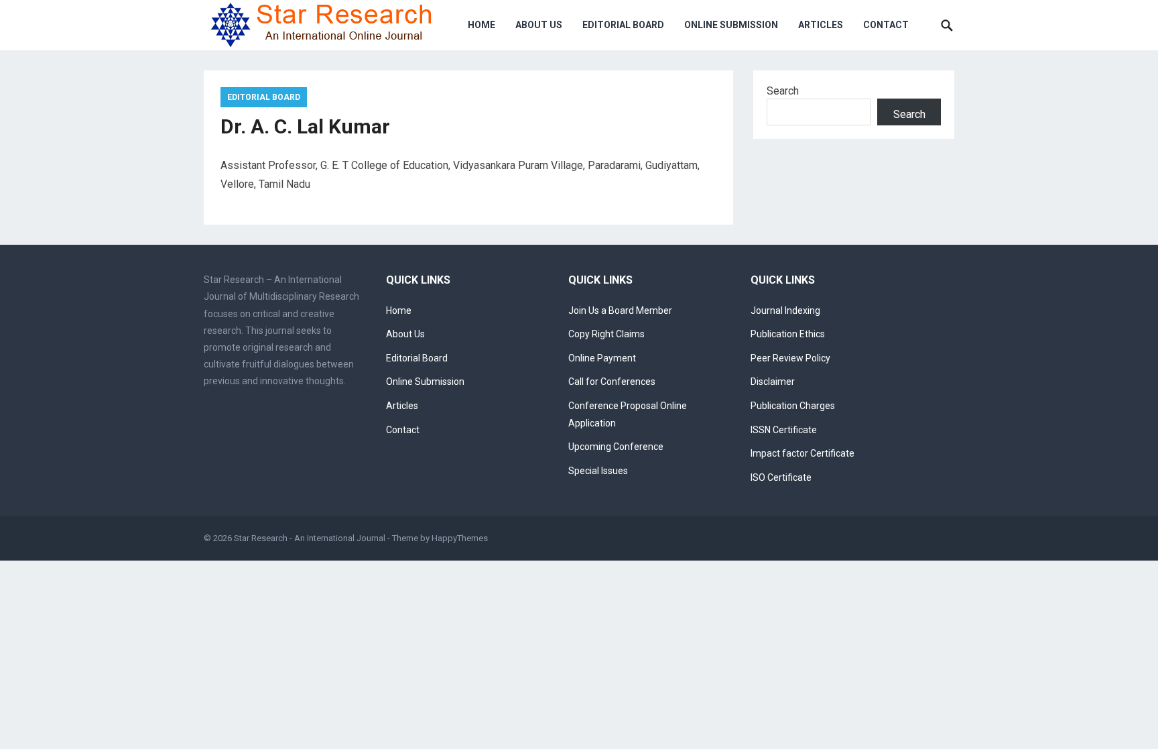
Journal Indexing (785, 310)
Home (481, 24)
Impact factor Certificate (802, 453)
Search (783, 90)
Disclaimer (773, 381)
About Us (538, 24)
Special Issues (598, 470)
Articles (820, 24)
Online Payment (602, 358)
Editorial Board (623, 24)
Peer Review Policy (790, 358)
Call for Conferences (611, 381)
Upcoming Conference (615, 446)
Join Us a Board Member (620, 310)
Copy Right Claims (606, 334)
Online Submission (731, 24)
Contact (886, 24)
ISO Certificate (781, 477)
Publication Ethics (788, 334)
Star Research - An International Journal (309, 538)
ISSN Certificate (784, 429)
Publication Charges (793, 405)
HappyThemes (460, 538)
